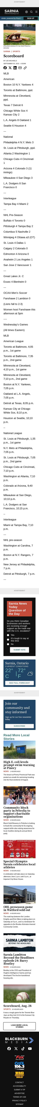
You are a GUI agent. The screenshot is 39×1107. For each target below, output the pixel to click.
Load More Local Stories (19, 1026)
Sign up (30, 18)
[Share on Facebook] (5, 67)
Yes (12, 635)
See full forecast (19, 683)
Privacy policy (19, 1101)
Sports (16, 51)
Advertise (20, 1093)
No (12, 644)
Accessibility (19, 1086)
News (6, 771)
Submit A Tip (19, 1090)
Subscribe (19, 726)
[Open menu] (36, 11)
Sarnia (6, 51)
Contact (19, 1082)
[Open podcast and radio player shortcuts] (26, 12)
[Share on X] (10, 67)
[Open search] (31, 11)
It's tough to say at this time (20, 639)
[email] (20, 67)
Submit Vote (19, 650)
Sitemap (19, 1104)
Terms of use (19, 1097)
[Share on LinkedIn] (15, 67)
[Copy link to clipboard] (25, 68)
